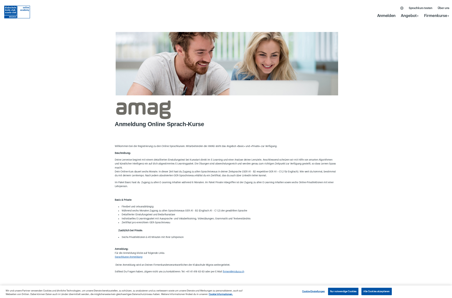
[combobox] (409, 15)
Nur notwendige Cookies (343, 291)
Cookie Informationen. (221, 294)
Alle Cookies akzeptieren (376, 291)
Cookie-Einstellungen (313, 291)
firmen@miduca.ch (233, 271)
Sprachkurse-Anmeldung (128, 257)
